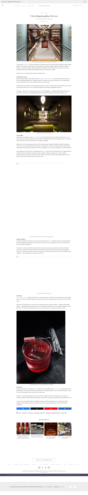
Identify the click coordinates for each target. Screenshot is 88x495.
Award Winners (31, 5)
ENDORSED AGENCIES (55, 464)
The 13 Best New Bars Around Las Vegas (51, 437)
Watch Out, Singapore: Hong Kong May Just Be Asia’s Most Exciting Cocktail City (23, 437)
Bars (41, 12)
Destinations (17, 5)
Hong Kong (26, 64)
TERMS (64, 464)
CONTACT (77, 464)
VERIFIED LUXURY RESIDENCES (22, 464)
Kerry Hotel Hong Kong (22, 297)
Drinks (46, 12)
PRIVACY (71, 464)
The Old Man (36, 137)
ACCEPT (73, 486)
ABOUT (9, 464)
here (21, 1)
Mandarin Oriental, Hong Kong (46, 78)
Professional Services (78, 5)
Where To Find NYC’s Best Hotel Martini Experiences (37, 436)
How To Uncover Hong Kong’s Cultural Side (65, 437)
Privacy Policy (46, 486)
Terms (52, 486)
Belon (50, 241)
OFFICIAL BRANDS (43, 464)
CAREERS (34, 464)
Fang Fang (58, 388)
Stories (23, 5)
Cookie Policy (61, 486)
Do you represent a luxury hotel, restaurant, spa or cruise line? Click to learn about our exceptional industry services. (44, 474)
